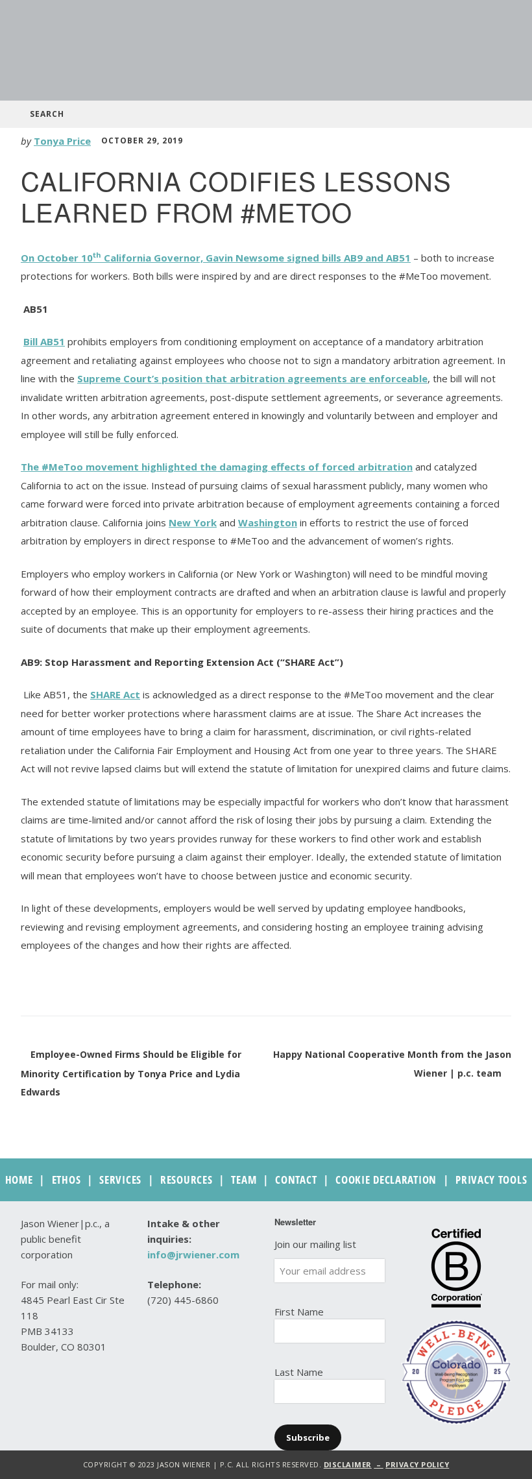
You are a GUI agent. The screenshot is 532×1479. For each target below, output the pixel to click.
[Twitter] (157, 1364)
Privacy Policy (417, 1464)
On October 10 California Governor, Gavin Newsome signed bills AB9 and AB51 (216, 257)
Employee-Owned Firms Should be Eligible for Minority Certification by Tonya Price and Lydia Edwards (131, 1073)
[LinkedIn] (184, 1364)
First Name (299, 1311)
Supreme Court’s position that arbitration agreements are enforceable (252, 378)
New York (193, 522)
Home (19, 1179)
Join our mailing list (315, 1244)
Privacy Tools (491, 1179)
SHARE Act (115, 694)
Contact (296, 1179)
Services (120, 1179)
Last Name (298, 1371)
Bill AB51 (44, 341)
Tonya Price (62, 140)
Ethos (66, 1179)
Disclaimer (348, 1464)
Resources (186, 1179)
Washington (267, 522)
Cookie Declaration (386, 1179)
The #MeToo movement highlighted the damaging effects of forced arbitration (217, 466)
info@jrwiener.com (193, 1254)
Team (243, 1179)
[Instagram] (210, 1364)
